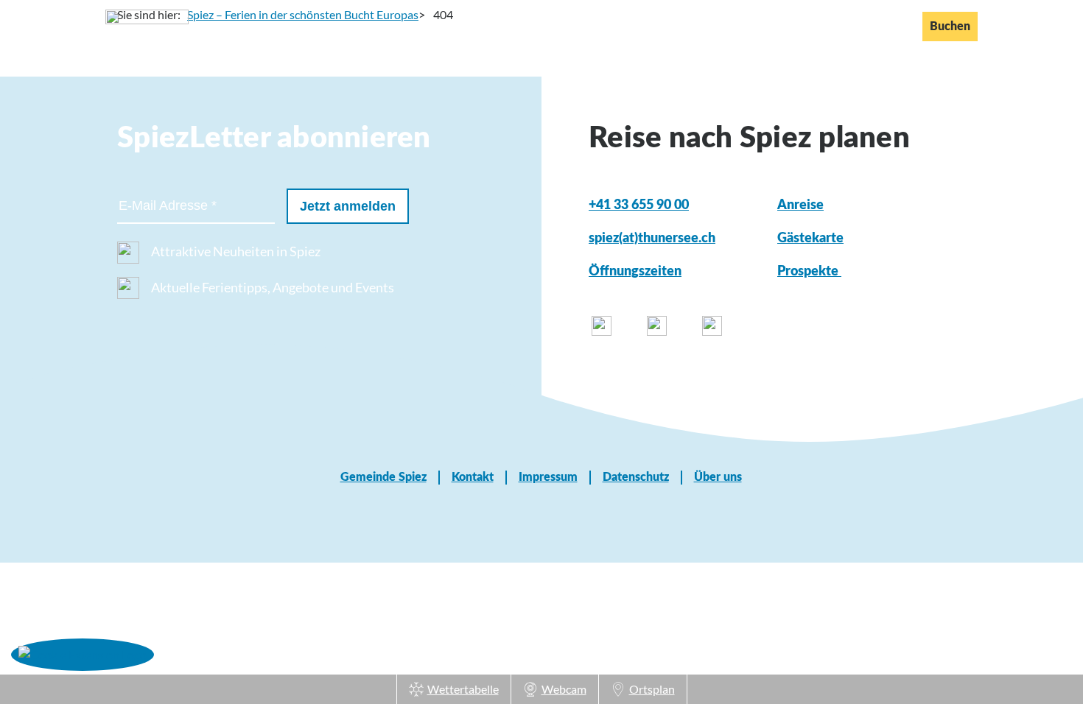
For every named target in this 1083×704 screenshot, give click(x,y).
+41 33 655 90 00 (639, 205)
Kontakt (473, 477)
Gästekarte (810, 238)
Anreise (800, 205)
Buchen (950, 26)
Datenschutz (636, 477)
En (864, 26)
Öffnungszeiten (635, 271)
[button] (82, 654)
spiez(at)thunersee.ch (652, 238)
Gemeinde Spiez (383, 477)
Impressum (548, 477)
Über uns (718, 477)
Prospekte (809, 271)
